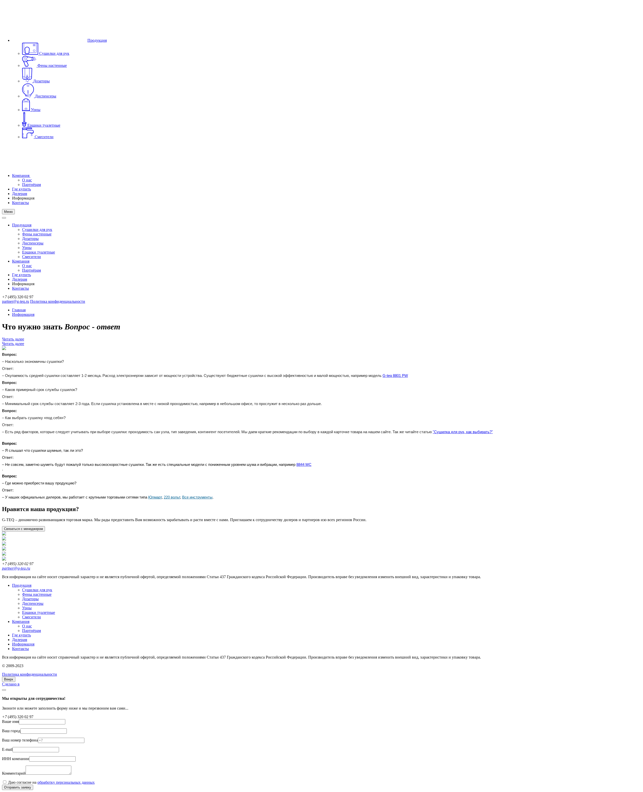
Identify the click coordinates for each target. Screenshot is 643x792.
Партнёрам (31, 184)
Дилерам (19, 193)
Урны (27, 247)
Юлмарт (155, 497)
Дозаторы (30, 238)
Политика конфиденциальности (57, 301)
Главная (19, 310)
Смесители (31, 257)
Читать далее (13, 339)
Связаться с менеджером (23, 529)
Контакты (20, 203)
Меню (8, 212)
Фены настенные (36, 234)
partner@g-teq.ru (15, 301)
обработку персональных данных (66, 782)
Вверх (8, 679)
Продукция (97, 40)
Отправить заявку (17, 787)
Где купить (21, 189)
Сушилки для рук (37, 229)
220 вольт (172, 497)
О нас (27, 180)
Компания (21, 175)
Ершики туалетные (38, 252)
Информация (23, 314)
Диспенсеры (32, 243)
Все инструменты (197, 497)
